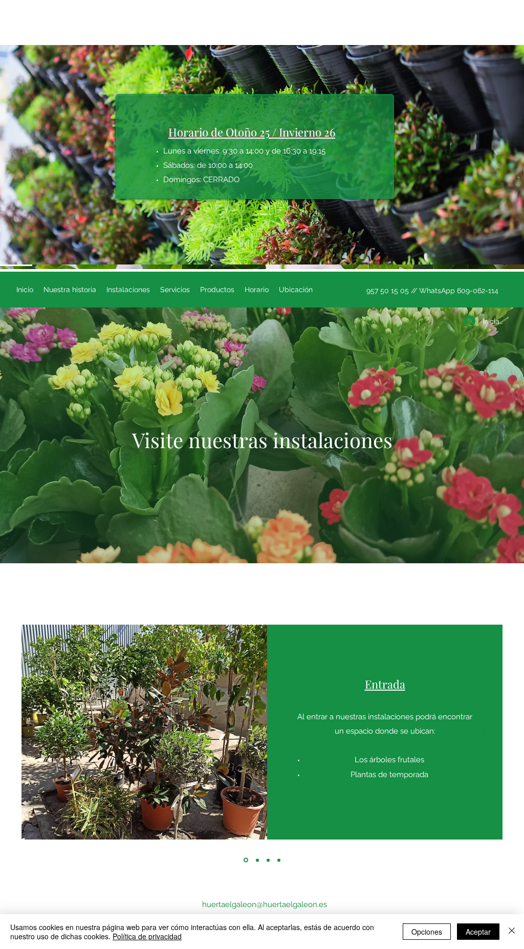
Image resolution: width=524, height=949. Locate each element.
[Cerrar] (512, 931)
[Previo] (42, 732)
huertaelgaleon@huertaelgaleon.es (264, 904)
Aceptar (478, 931)
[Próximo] (482, 732)
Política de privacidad (147, 936)
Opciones (426, 931)
